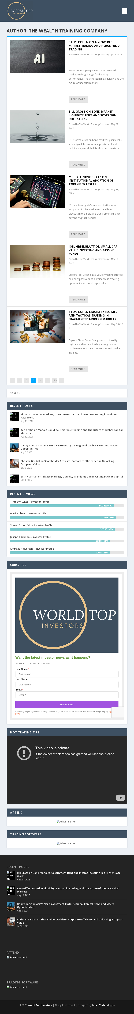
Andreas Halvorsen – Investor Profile (32, 548)
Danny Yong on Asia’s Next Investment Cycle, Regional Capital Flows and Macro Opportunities (69, 447)
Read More (78, 99)
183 (55, 380)
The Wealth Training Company (94, 54)
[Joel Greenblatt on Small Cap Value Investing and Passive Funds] (37, 261)
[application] (67, 770)
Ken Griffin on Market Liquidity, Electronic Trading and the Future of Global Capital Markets (72, 431)
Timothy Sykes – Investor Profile (29, 501)
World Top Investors (40, 1005)
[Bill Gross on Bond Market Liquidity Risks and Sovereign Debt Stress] (37, 126)
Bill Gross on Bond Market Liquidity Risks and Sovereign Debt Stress (93, 115)
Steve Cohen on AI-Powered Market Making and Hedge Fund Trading (94, 45)
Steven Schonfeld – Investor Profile (31, 525)
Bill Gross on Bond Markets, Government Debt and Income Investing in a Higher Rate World (69, 416)
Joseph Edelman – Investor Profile (30, 537)
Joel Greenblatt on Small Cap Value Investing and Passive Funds (93, 250)
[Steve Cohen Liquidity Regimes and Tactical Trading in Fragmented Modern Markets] (37, 326)
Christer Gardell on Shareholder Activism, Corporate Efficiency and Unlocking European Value (67, 462)
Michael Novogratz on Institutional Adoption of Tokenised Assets (91, 180)
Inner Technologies (103, 1005)
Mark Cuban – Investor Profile (28, 513)
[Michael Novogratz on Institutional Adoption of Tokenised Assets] (37, 191)
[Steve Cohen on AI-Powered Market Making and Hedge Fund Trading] (37, 56)
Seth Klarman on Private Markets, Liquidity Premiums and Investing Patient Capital (72, 476)
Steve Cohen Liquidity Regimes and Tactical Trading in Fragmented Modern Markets (93, 315)
